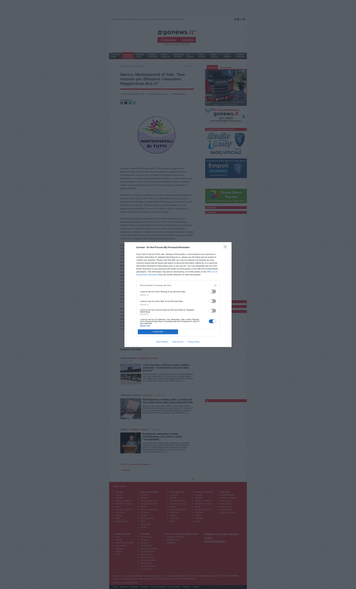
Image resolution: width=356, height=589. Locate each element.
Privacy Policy (194, 342)
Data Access (178, 342)
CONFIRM (158, 332)
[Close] (226, 247)
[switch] (212, 291)
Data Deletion (162, 342)
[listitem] (178, 285)
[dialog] (178, 294)
